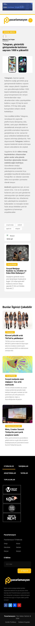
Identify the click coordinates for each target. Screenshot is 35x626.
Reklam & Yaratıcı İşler (13, 426)
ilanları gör (10, 239)
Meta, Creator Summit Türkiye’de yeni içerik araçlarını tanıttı (14, 432)
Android (20, 225)
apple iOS (8, 228)
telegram (17, 228)
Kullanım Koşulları (24, 622)
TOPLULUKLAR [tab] (9, 480)
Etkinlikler (7, 547)
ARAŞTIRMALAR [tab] (10, 473)
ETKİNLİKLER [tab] (9, 466)
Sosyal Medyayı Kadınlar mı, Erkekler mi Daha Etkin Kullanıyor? (16, 270)
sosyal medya (10, 225)
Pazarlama (10, 332)
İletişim (18, 551)
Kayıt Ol (25, 571)
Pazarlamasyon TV (10, 540)
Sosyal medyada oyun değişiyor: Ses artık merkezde (14, 382)
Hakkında (19, 540)
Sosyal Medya (9, 32)
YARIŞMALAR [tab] (23, 466)
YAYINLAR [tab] (24, 473)
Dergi (5, 543)
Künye (18, 543)
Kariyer (6, 551)
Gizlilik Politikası (10, 622)
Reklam (18, 547)
